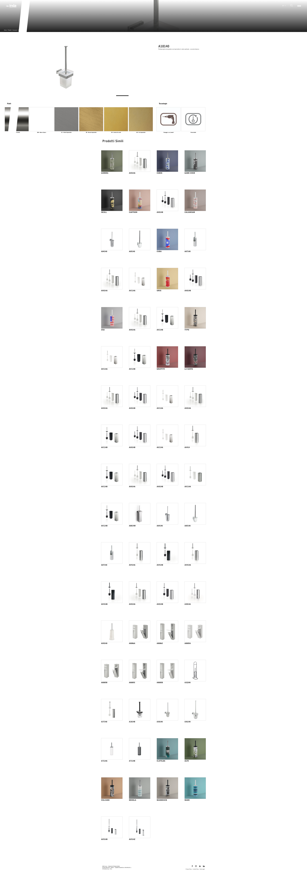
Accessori (15, 30)
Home (5, 30)
